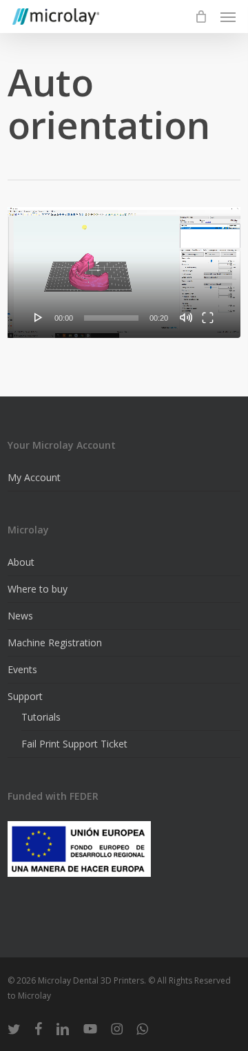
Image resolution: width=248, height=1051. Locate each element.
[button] (228, 16)
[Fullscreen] (208, 317)
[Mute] (186, 317)
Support (25, 696)
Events (22, 669)
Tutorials (41, 716)
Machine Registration (55, 642)
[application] (124, 272)
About (21, 562)
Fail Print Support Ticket (74, 743)
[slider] (111, 318)
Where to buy (38, 588)
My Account (34, 477)
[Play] (38, 317)
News (20, 615)
